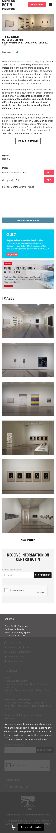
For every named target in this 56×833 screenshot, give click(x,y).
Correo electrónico (12, 570)
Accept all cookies (31, 827)
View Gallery (28, 540)
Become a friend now (28, 220)
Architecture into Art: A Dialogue (24, 62)
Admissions (37, 5)
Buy (49, 173)
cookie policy (19, 735)
